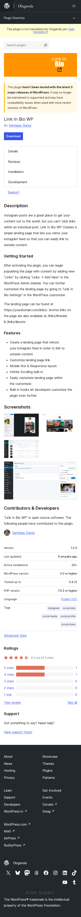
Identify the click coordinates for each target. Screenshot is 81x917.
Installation (16, 172)
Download (13, 136)
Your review (12, 702)
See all (72, 702)
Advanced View (15, 635)
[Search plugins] (46, 45)
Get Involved (51, 790)
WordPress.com (17, 824)
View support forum (18, 732)
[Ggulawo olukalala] (74, 6)
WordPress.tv (15, 811)
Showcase (50, 756)
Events (47, 797)
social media (49, 616)
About (8, 756)
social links (69, 608)
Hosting (9, 770)
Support (13, 192)
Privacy (9, 778)
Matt (9, 831)
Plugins (47, 770)
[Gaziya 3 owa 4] (34, 445)
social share (68, 624)
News (8, 764)
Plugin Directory (14, 18)
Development (17, 182)
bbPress (12, 838)
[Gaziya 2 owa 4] (72, 419)
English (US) (69, 599)
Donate (49, 804)
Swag (48, 811)
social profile (67, 616)
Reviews (14, 162)
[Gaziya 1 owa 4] (34, 419)
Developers (12, 804)
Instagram (54, 608)
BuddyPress (14, 845)
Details (13, 151)
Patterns (48, 778)
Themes (48, 764)
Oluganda (20, 863)
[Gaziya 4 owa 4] (72, 467)
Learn (8, 790)
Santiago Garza (20, 125)
